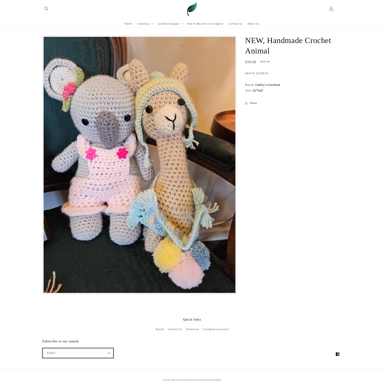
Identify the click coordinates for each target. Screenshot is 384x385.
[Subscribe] (108, 353)
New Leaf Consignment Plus (185, 379)
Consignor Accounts (216, 329)
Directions (192, 329)
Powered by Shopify (211, 379)
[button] (46, 8)
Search (159, 329)
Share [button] (253, 103)
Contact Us (175, 329)
